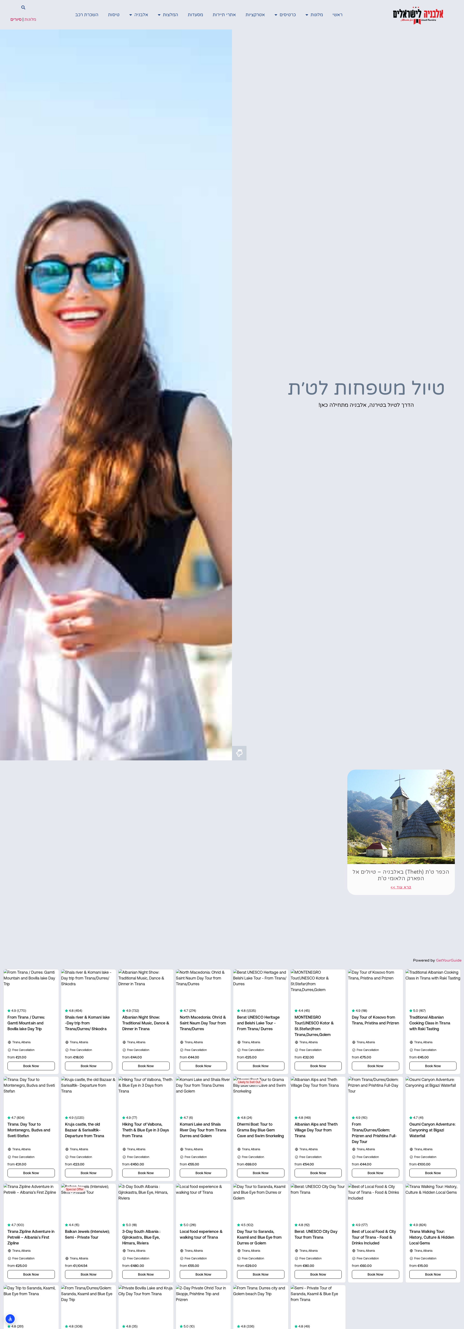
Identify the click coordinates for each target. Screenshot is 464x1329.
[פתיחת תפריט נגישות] (10, 1319)
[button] (23, 8)
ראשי (337, 14)
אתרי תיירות (224, 14)
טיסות (114, 14)
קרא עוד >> (401, 887)
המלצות (170, 14)
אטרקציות (255, 14)
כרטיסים (288, 14)
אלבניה (141, 14)
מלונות (317, 14)
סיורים (16, 19)
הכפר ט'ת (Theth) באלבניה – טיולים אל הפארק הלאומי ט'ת (401, 875)
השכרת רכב (86, 14)
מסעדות (195, 14)
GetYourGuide (449, 960)
